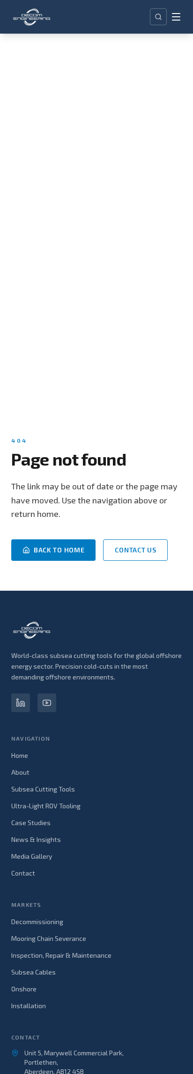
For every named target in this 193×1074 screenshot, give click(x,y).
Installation (28, 1006)
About (20, 772)
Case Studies (31, 823)
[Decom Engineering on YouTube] (46, 702)
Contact (23, 873)
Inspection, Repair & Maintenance (61, 955)
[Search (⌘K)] (158, 16)
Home (19, 755)
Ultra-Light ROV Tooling (46, 806)
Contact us (135, 550)
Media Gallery (31, 856)
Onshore (24, 989)
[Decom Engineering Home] (31, 16)
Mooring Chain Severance (48, 938)
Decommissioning (37, 922)
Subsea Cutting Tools (43, 789)
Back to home (59, 550)
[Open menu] (176, 16)
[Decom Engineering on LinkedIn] (20, 702)
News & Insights (36, 839)
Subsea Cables (33, 972)
